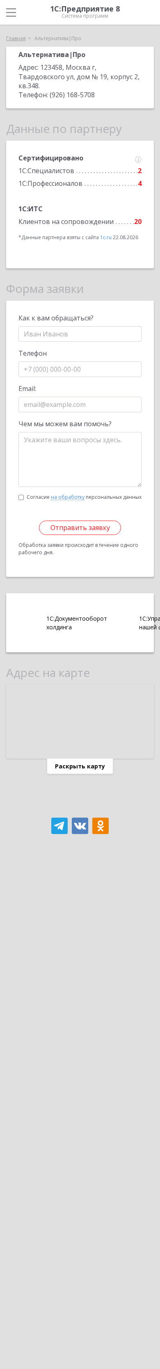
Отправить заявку (80, 527)
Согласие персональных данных (84, 497)
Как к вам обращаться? (56, 317)
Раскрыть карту (80, 766)
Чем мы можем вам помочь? (65, 423)
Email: (27, 388)
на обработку (68, 497)
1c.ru (106, 237)
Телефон (32, 353)
